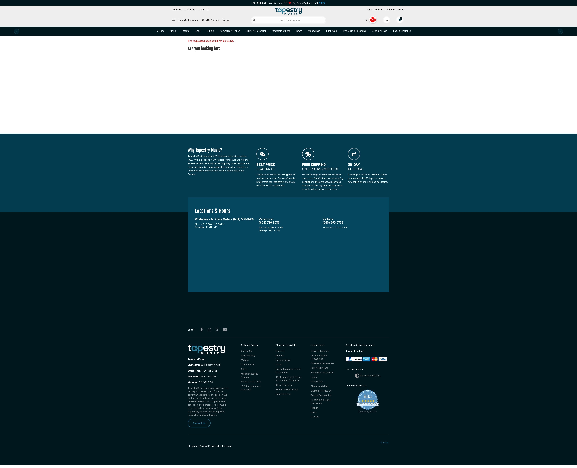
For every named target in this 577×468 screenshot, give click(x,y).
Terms (279, 364)
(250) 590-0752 (200, 382)
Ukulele (210, 30)
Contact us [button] (190, 9)
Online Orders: (196, 364)
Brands (314, 407)
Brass (299, 30)
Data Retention (283, 393)
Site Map (384, 442)
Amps (173, 30)
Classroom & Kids (320, 386)
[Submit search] (254, 20)
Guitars (160, 30)
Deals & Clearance (188, 19)
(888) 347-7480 (213, 364)
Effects (185, 30)
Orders (244, 368)
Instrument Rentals (395, 9)
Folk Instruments (319, 367)
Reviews (315, 416)
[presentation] (16, 31)
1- (205, 364)
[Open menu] (174, 19)
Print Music (331, 30)
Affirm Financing (284, 384)
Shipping (280, 350)
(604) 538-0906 (202, 370)
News (226, 19)
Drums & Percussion (256, 30)
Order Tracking (248, 355)
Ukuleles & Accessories (322, 363)
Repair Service (374, 9)
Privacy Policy (283, 359)
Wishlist (245, 359)
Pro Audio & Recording (354, 30)
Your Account (247, 364)
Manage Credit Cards (251, 381)
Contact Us (199, 423)
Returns (280, 355)
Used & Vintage (210, 19)
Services (176, 9)
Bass (198, 30)
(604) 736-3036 (202, 376)
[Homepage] (288, 11)
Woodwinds (314, 30)
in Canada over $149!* (269, 3)
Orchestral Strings (281, 30)
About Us (204, 9)
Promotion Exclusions (287, 389)
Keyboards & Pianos (230, 30)
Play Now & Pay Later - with (309, 3)
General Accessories (321, 395)
